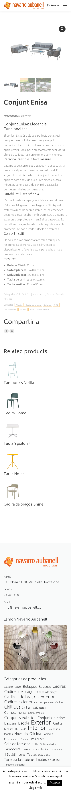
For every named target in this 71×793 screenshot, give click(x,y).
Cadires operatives (44, 703)
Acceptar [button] (55, 783)
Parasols (48, 734)
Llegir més (35, 788)
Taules (10, 755)
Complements (15, 713)
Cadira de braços (33, 305)
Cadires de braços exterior (29, 697)
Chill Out (21, 295)
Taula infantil (56, 750)
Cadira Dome (15, 413)
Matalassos (54, 729)
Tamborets (12, 749)
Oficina (35, 734)
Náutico (23, 310)
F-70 (56, 305)
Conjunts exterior (36, 295)
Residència (37, 739)
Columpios (39, 708)
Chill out (26, 708)
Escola (23, 723)
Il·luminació (20, 729)
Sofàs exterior (48, 744)
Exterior (50, 295)
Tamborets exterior (35, 749)
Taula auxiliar (43, 310)
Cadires (59, 687)
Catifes (59, 703)
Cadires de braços (19, 692)
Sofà (32, 310)
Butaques (30, 687)
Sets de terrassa (17, 744)
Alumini (19, 305)
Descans (10, 724)
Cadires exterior (18, 702)
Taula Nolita (14, 474)
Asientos (8, 687)
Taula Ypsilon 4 (17, 444)
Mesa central (10, 310)
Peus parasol (11, 740)
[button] (62, 29)
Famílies (57, 724)
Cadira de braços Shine (23, 504)
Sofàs (35, 744)
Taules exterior (48, 760)
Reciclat (24, 739)
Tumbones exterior (14, 765)
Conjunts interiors (52, 718)
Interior (37, 729)
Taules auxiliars (38, 755)
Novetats (21, 734)
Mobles (8, 734)
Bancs (18, 687)
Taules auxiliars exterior (19, 760)
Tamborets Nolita (19, 383)
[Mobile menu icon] (65, 5)
